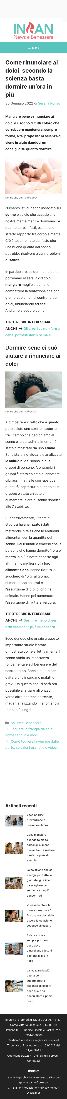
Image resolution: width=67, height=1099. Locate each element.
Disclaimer (33, 1092)
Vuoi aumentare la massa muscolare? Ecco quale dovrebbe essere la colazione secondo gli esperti (40, 915)
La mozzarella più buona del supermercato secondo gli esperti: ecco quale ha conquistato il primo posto (40, 986)
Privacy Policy (48, 1087)
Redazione (30, 1087)
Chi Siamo (14, 1087)
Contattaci (33, 1060)
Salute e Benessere (26, 723)
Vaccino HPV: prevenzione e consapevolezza (37, 820)
